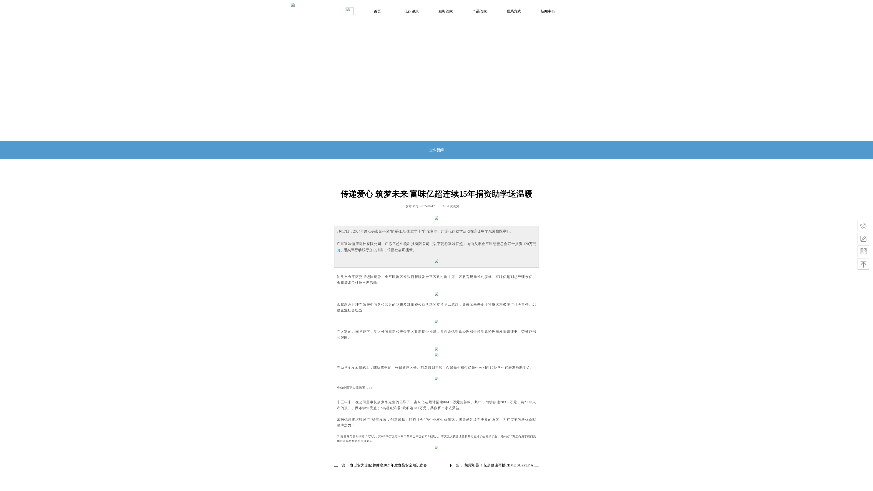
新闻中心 (548, 11)
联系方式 (514, 11)
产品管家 (479, 11)
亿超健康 (411, 11)
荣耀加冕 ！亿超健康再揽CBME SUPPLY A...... (494, 465)
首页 (377, 11)
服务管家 (445, 11)
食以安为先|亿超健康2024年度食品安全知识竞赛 (380, 465)
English (351, 10)
